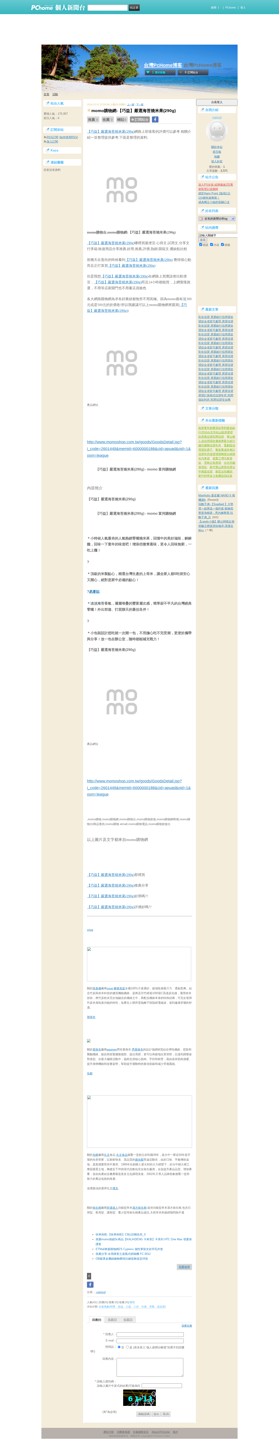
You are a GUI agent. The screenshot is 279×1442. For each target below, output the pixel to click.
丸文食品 (122, 1154)
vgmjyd (100, 1292)
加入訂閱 (52, 141)
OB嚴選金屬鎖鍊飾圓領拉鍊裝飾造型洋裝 (122, 1258)
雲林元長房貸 (212, 462)
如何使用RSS (68, 137)
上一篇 (130, 104)
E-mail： (111, 1340)
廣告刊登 (108, 1432)
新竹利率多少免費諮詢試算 (215, 475)
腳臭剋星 (119, 988)
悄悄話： (111, 1346)
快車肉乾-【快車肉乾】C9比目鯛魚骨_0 (121, 1234)
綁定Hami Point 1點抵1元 (214, 193)
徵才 (175, 1432)
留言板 (217, 151)
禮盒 (115, 1188)
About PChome (161, 1432)
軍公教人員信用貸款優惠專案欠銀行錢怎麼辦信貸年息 (216, 441)
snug (90, 929)
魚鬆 (90, 1073)
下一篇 (139, 104)
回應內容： (109, 1358)
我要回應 (187, 1325)
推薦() (112, 1319)
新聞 (213, 7)
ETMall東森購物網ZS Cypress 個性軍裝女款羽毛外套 (129, 1249)
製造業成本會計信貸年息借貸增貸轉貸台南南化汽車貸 (216, 454)
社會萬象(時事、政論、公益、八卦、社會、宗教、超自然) (132, 1306)
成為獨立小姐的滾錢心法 (214, 202)
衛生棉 (97, 1207)
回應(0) (96, 1319)
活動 (55, 94)
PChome (230, 7)
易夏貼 (94, 591)
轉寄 (132, 1302)
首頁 (46, 94)
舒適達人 (112, 1207)
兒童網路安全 (141, 1432)
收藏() (128, 1319)
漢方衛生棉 (139, 1207)
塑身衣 (91, 1017)
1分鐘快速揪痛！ (209, 197)
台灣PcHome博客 (163, 65)
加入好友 (217, 161)
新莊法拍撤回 (223, 471)
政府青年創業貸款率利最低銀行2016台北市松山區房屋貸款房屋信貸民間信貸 (216, 432)
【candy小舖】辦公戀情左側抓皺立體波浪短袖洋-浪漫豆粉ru (216, 526)
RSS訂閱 (52, 137)
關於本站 (217, 147)
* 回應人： (110, 1334)
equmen (112, 1049)
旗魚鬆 (139, 1159)
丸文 (107, 1154)
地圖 (217, 156)
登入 (243, 7)
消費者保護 (123, 1432)
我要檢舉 (184, 1267)
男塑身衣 (137, 1049)
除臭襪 (97, 988)
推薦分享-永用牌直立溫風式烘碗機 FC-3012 (123, 1253)
